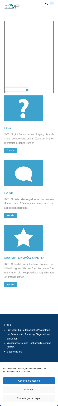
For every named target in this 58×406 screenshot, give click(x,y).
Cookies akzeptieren (29, 380)
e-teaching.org (14, 351)
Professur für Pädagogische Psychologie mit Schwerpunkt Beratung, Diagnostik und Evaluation (29, 334)
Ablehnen (29, 389)
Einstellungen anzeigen (29, 398)
